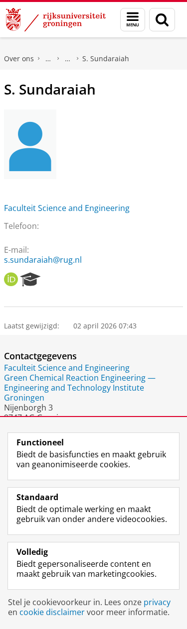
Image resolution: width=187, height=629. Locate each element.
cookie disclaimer (52, 612)
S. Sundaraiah (105, 58)
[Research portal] (30, 280)
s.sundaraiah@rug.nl (43, 260)
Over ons (19, 58)
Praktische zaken (48, 59)
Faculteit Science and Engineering (67, 208)
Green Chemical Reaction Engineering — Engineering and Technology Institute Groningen (80, 388)
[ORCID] (11, 280)
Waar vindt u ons (68, 59)
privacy (157, 602)
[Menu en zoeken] (133, 19)
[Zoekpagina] (162, 19)
